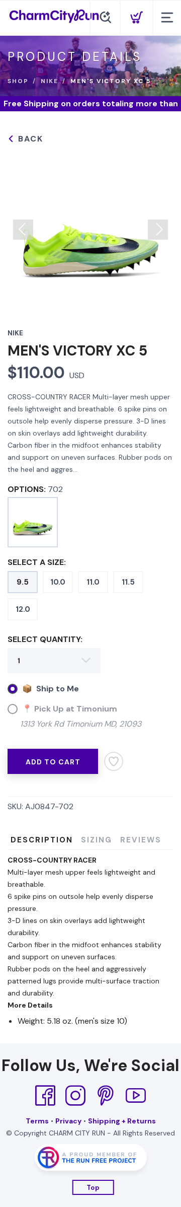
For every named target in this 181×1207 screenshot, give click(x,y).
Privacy (68, 1120)
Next (158, 230)
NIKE (49, 81)
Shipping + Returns (122, 1120)
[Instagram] (75, 1096)
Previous (23, 230)
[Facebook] (45, 1096)
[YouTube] (136, 1096)
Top (93, 1187)
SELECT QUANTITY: (45, 639)
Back (29, 138)
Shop (18, 81)
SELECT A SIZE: (37, 562)
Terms (37, 1120)
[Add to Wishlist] (113, 761)
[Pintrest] (105, 1096)
